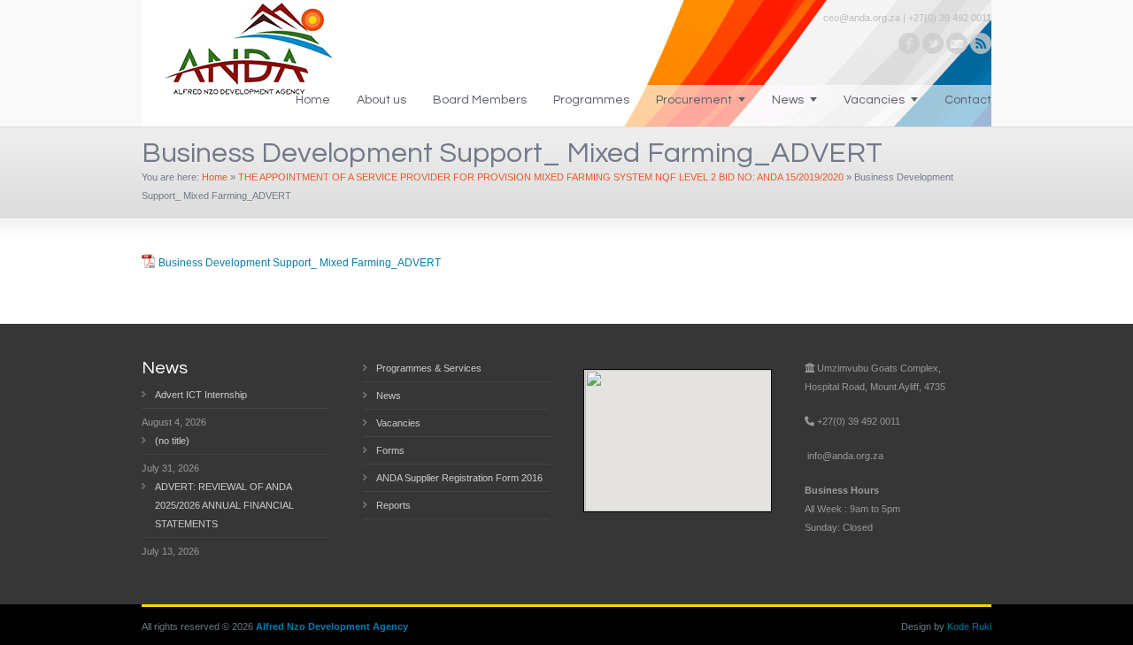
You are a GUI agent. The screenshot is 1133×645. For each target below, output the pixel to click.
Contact (967, 100)
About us (381, 100)
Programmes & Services (429, 368)
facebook (909, 43)
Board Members (480, 100)
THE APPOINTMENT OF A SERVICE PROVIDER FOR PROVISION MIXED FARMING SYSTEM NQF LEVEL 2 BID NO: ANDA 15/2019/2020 (541, 177)
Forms (390, 450)
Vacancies (874, 100)
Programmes (591, 100)
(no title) (172, 440)
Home (313, 100)
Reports (393, 505)
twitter (933, 43)
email (956, 43)
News (788, 100)
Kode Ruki (969, 626)
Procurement (694, 100)
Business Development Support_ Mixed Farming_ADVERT (299, 263)
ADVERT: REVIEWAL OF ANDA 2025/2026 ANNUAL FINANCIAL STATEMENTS (224, 505)
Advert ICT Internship (201, 394)
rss (980, 43)
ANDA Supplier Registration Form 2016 (459, 477)
